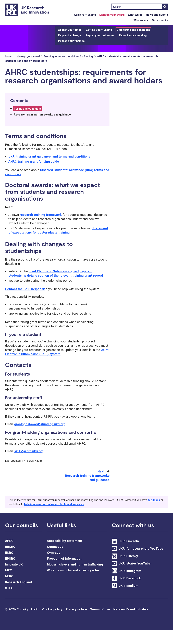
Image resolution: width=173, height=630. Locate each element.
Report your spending (133, 35)
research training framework (41, 215)
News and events (157, 14)
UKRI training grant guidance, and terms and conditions (49, 156)
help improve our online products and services (54, 504)
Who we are (141, 20)
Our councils (160, 20)
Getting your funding (99, 29)
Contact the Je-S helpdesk (25, 289)
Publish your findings (71, 41)
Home (8, 56)
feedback (154, 500)
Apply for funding (85, 14)
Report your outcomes (100, 35)
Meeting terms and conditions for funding (68, 56)
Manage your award (112, 14)
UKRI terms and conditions (133, 29)
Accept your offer (69, 29)
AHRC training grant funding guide (33, 161)
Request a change (69, 35)
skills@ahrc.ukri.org (29, 451)
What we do (135, 14)
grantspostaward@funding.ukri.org (39, 424)
